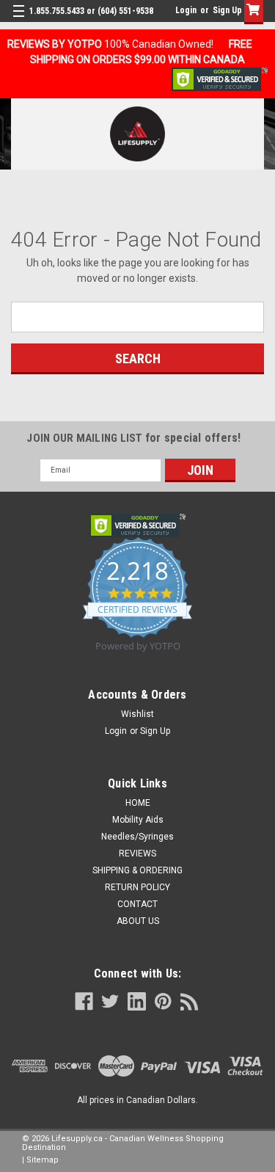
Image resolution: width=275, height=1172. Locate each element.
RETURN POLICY (137, 887)
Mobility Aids (138, 820)
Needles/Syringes (137, 836)
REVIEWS (137, 853)
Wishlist (137, 714)
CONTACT (137, 904)
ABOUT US (138, 921)
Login (186, 10)
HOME (137, 803)
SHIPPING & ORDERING (137, 870)
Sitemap (42, 1160)
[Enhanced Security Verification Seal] (220, 78)
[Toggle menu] (20, 20)
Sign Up (227, 10)
